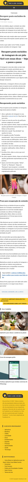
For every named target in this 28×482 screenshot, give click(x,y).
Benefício (7, 431)
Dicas (6, 437)
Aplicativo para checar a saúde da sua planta (13, 332)
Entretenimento (9, 439)
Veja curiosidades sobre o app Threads (15, 304)
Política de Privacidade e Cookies (14, 468)
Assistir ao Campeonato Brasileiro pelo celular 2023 (13, 299)
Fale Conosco (8, 466)
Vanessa (10, 22)
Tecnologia (8, 449)
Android (10, 116)
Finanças (7, 443)
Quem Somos (8, 470)
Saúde (6, 447)
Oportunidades (9, 445)
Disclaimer (7, 464)
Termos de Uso (9, 472)
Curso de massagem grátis (7, 357)
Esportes (7, 441)
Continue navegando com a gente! (13, 291)
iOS (16, 116)
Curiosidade (8, 435)
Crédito (6, 433)
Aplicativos (8, 429)
